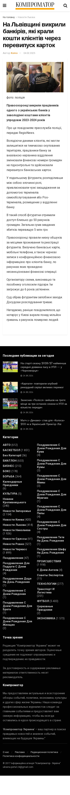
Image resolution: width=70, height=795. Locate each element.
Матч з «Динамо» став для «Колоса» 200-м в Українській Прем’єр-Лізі (43, 422)
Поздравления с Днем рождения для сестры (51, 525)
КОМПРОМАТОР (34, 5)
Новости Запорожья (17, 511)
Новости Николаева (16, 530)
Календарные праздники (12, 483)
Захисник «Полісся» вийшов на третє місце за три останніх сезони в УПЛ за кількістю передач (44, 403)
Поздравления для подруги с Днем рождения (16, 566)
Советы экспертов (50, 575)
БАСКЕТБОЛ (11, 450)
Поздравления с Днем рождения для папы (51, 510)
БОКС (7, 471)
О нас (6, 752)
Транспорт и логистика (46, 590)
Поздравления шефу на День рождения (51, 551)
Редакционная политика (44, 752)
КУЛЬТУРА (10, 493)
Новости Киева (13, 519)
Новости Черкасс (15, 549)
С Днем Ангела (47, 570)
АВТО (7, 445)
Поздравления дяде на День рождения (17, 580)
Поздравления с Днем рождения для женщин (17, 621)
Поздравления (13, 558)
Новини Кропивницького (14, 500)
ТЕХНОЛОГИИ (46, 584)
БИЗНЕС (8, 466)
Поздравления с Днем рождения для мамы (51, 479)
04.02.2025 (29, 53)
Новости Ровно (13, 544)
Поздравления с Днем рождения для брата (17, 606)
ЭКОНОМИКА (46, 618)
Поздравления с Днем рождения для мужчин (51, 494)
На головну (9, 17)
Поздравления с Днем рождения (14, 592)
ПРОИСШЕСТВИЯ (49, 561)
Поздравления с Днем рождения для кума (51, 448)
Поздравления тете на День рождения (50, 539)
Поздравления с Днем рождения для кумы (51, 464)
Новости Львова (26, 17)
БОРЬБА (8, 476)
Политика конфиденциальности (21, 756)
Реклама (20, 752)
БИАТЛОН (10, 460)
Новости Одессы (15, 538)
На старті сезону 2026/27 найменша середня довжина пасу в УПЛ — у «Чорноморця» (43, 367)
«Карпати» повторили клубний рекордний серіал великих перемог (42, 385)
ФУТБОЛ (43, 601)
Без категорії (12, 455)
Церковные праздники (45, 608)
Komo (14, 53)
